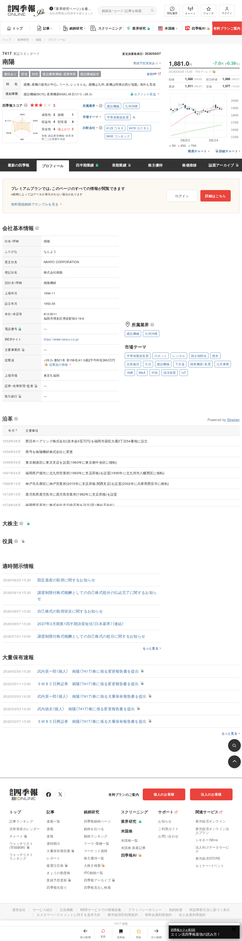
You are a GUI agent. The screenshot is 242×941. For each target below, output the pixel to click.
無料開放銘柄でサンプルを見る (34, 204)
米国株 (170, 28)
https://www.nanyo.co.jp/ (61, 339)
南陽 (39, 39)
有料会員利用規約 (158, 914)
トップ (18, 28)
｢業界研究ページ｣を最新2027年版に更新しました (74, 8)
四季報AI (198, 28)
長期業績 (119, 165)
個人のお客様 (164, 794)
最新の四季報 (19, 165)
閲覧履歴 (172, 13)
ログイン (227, 13)
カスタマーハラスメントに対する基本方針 (68, 914)
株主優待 (155, 165)
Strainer (233, 419)
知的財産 (175, 909)
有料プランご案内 (226, 28)
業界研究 (139, 28)
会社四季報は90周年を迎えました (71, 13)
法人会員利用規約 (192, 914)
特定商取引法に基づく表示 (209, 909)
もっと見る (151, 648)
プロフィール (53, 165)
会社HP (152, 74)
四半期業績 (85, 165)
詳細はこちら (215, 195)
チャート (190, 13)
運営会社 (19, 909)
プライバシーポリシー (145, 909)
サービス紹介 (43, 909)
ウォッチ (208, 13)
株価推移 (189, 165)
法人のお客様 (211, 794)
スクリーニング (110, 28)
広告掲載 (66, 909)
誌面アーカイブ (221, 165)
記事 (46, 28)
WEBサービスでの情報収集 (100, 909)
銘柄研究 (76, 28)
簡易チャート (197, 151)
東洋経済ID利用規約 (123, 914)
